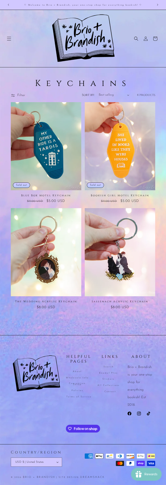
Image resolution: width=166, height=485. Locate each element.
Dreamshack (92, 477)
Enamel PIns (108, 373)
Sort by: (88, 95)
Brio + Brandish (39, 477)
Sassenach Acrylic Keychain (120, 301)
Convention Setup (77, 384)
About (77, 372)
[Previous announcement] (8, 5)
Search (109, 367)
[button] (9, 38)
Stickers (108, 379)
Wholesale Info (77, 378)
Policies (77, 390)
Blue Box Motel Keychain (46, 195)
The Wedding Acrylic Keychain (46, 301)
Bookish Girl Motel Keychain (120, 195)
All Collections (108, 385)
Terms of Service (79, 397)
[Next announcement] (157, 5)
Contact (110, 391)
